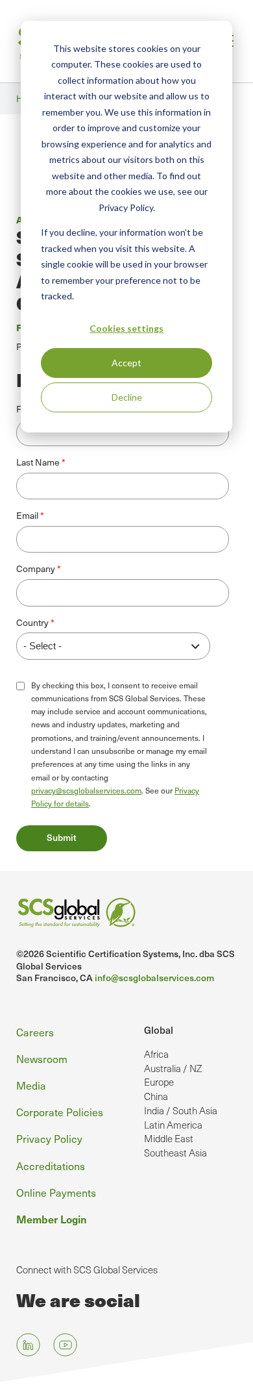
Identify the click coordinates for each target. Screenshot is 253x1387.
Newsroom (41, 1058)
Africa (156, 1053)
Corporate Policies (59, 1111)
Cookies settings (126, 328)
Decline (127, 397)
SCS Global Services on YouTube (65, 1344)
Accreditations (50, 1165)
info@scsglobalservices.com (154, 977)
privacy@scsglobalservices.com (86, 790)
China (156, 1096)
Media (31, 1085)
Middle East (168, 1138)
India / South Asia (180, 1110)
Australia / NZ (173, 1068)
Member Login (51, 1219)
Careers (35, 1032)
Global (158, 1030)
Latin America (173, 1124)
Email (27, 515)
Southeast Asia (175, 1152)
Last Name (38, 462)
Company (35, 568)
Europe (159, 1081)
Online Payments (56, 1192)
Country (32, 622)
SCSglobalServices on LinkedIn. (28, 1344)
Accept (126, 362)
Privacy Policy (49, 1138)
